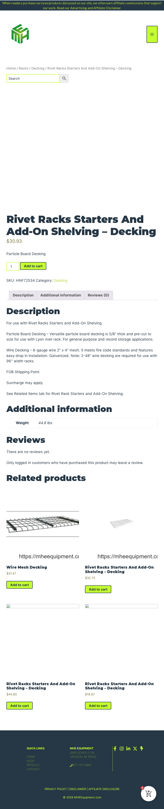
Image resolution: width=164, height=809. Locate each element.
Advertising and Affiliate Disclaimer (95, 8)
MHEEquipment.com (87, 797)
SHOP (30, 761)
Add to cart (33, 266)
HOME (31, 756)
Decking (37, 68)
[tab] (23, 295)
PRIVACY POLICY (56, 789)
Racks (23, 68)
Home (11, 68)
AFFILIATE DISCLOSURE (104, 789)
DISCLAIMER (77, 789)
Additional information (60, 295)
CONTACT (33, 769)
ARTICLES (33, 765)
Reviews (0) (98, 295)
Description (23, 295)
